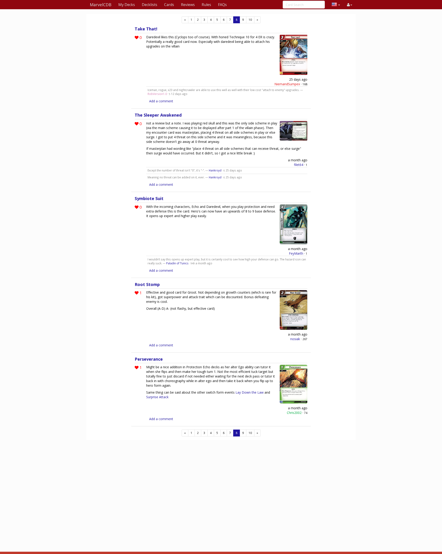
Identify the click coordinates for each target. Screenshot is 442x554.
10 (250, 20)
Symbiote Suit (149, 198)
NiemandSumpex (287, 84)
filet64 (298, 164)
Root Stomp (147, 284)
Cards (169, 4)
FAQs (222, 4)
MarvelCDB (100, 4)
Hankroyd (215, 170)
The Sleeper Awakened (158, 115)
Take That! (146, 29)
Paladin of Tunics (177, 263)
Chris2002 (294, 412)
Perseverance (149, 359)
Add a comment (161, 101)
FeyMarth (296, 253)
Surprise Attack (157, 397)
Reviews (188, 4)
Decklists (149, 4)
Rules (206, 4)
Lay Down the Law (250, 392)
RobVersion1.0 (157, 94)
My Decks (126, 4)
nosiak (295, 339)
